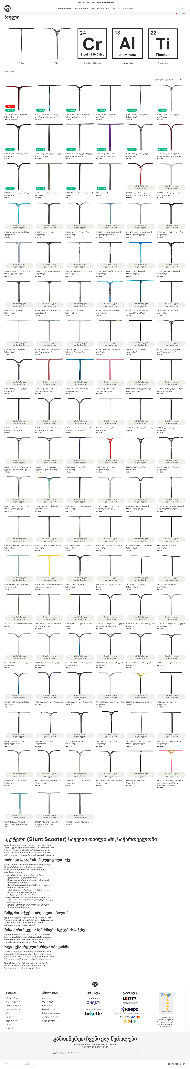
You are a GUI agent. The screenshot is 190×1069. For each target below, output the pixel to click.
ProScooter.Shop (14, 1064)
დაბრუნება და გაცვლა (50, 1017)
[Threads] (184, 1064)
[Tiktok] (180, 1064)
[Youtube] (176, 1064)
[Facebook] (168, 1064)
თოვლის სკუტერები (13, 1005)
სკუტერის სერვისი (48, 1009)
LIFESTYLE (10, 1028)
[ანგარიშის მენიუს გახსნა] (178, 8)
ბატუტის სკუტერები (13, 1002)
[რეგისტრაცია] (137, 1053)
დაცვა (8, 1024)
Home (6, 71)
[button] (171, 79)
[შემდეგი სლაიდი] (182, 98)
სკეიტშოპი (10, 1017)
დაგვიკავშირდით (48, 1021)
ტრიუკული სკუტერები (14, 998)
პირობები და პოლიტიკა (29, 1064)
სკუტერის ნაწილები (13, 1009)
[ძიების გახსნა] (173, 8)
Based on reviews (166, 1012)
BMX (7, 1013)
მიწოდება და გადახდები (51, 1013)
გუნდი (44, 998)
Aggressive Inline (12, 1021)
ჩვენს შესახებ (47, 1005)
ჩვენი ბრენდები (48, 1002)
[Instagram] (172, 1064)
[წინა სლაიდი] (160, 98)
